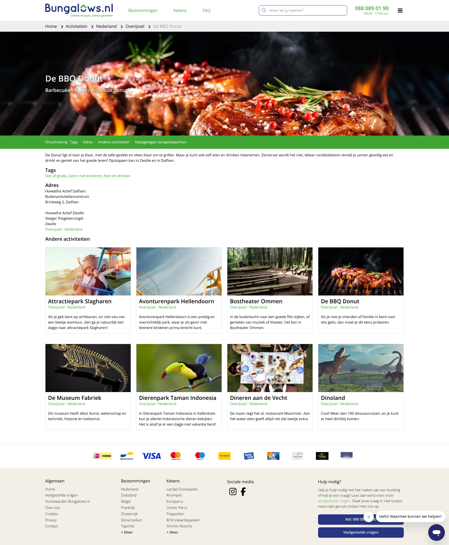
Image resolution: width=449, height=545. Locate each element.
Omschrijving (56, 142)
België (126, 501)
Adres (88, 142)
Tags (74, 142)
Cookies (51, 514)
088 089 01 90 (372, 8)
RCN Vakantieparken (183, 520)
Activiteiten (77, 26)
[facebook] (243, 491)
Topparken (175, 514)
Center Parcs (177, 507)
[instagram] (233, 491)
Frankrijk (128, 507)
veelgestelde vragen (334, 501)
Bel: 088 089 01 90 (361, 519)
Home (51, 26)
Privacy (51, 520)
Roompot (174, 495)
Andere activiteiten (114, 142)
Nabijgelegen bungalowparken (160, 142)
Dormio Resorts (179, 526)
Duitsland (129, 495)
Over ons (52, 507)
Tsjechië (127, 526)
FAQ (207, 10)
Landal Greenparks (182, 489)
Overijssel (135, 26)
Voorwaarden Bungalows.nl (67, 501)
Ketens (180, 10)
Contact (51, 526)
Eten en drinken (117, 175)
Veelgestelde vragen (61, 495)
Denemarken (131, 520)
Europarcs (175, 501)
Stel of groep (56, 175)
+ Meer (127, 532)
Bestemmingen (143, 10)
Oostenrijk (129, 514)
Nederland (107, 26)
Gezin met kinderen (85, 175)
